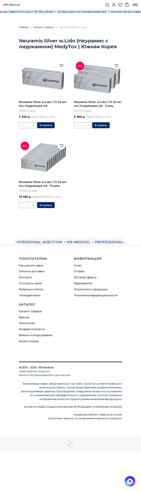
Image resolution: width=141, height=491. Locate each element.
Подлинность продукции (91, 289)
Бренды (24, 317)
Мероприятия (83, 283)
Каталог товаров (44, 27)
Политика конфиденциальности (95, 295)
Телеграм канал (29, 295)
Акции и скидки (29, 341)
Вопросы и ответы (31, 289)
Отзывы (79, 271)
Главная (23, 27)
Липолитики (27, 323)
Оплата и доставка (31, 271)
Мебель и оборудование (35, 335)
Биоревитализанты (32, 329)
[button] (107, 5)
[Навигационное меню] (135, 5)
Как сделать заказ (31, 265)
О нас (77, 265)
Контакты (25, 277)
